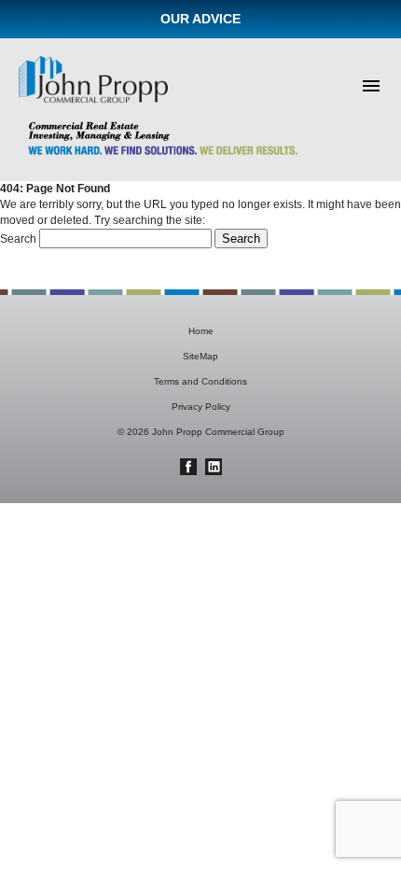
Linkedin (213, 466)
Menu (371, 86)
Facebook (188, 466)
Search (18, 239)
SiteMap (200, 356)
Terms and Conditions (200, 381)
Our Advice (200, 18)
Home (201, 331)
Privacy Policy (201, 406)
